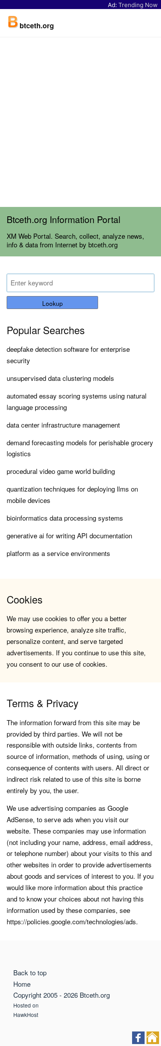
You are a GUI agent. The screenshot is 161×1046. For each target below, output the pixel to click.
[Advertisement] (80, 122)
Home (21, 984)
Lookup (52, 303)
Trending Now (137, 5)
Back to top (30, 972)
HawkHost (25, 1015)
